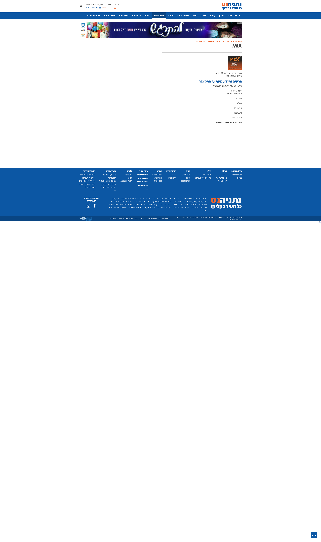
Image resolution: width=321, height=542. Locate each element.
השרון (221, 15)
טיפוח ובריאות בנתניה (108, 184)
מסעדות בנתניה (142, 181)
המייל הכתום (108, 7)
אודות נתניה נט (164, 219)
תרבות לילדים (143, 178)
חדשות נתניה (234, 15)
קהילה (212, 15)
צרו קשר (113, 219)
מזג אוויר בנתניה (92, 7)
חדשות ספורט (157, 175)
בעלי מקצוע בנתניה (109, 175)
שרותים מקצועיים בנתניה (107, 181)
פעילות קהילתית (221, 178)
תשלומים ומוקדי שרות (87, 175)
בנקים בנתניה (90, 187)
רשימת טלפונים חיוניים (87, 181)
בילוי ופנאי (159, 15)
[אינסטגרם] (88, 205)
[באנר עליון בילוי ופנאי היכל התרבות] (160, 29)
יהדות (130, 178)
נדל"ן (203, 15)
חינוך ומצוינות (222, 181)
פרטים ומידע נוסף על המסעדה (220, 81)
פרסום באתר (152, 219)
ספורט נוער (158, 178)
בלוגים (147, 15)
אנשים (188, 178)
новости (136, 15)
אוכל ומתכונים (185, 181)
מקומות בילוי (172, 178)
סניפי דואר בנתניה (88, 178)
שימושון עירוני (93, 15)
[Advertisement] (140, 57)
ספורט (171, 15)
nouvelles (124, 15)
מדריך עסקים (109, 15)
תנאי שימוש (129, 219)
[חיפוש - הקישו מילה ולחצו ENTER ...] (81, 6)
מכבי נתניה (158, 181)
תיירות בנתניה (143, 185)
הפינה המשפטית (126, 181)
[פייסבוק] (94, 205)
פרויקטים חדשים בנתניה (203, 178)
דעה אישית (128, 175)
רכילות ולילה (183, 15)
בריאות (224, 175)
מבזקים (239, 178)
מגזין (195, 15)
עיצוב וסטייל (186, 175)
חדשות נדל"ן (207, 175)
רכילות (174, 175)
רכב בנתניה (112, 178)
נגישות (120, 219)
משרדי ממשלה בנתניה (87, 184)
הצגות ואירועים (142, 174)
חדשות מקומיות (236, 175)
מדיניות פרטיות (140, 219)
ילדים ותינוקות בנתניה (108, 187)
